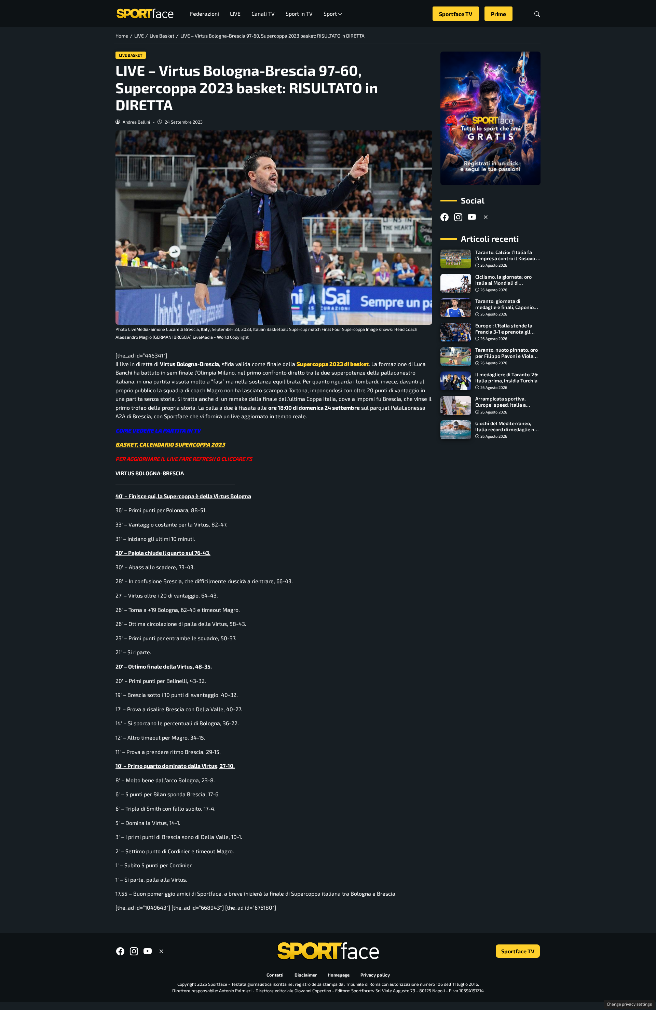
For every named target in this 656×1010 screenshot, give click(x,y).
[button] (537, 14)
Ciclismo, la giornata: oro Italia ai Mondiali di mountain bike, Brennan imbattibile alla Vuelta (503, 286)
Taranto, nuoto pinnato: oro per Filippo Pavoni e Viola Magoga (506, 356)
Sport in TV (299, 13)
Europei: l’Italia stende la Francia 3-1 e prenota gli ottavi (503, 332)
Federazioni (204, 13)
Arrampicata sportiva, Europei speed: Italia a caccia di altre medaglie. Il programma (504, 408)
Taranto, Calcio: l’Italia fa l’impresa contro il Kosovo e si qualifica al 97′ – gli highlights (507, 262)
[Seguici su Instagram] (458, 217)
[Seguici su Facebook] (444, 217)
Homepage (339, 975)
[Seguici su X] (485, 217)
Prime (498, 14)
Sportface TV (455, 14)
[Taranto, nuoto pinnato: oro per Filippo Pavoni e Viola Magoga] (455, 356)
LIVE (235, 13)
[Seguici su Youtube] (472, 217)
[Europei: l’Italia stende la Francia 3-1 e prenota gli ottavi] (455, 332)
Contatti (275, 975)
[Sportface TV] (490, 118)
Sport (330, 13)
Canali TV (263, 13)
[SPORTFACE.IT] (145, 13)
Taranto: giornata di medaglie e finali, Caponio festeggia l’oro (504, 307)
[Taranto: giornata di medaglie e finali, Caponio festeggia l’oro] (455, 308)
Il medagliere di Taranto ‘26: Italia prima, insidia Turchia (506, 377)
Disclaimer (306, 975)
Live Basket (131, 55)
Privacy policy (375, 975)
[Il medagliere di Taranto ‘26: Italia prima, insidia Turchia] (455, 381)
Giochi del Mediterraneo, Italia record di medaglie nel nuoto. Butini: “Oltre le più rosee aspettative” (507, 432)
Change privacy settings (629, 1003)
